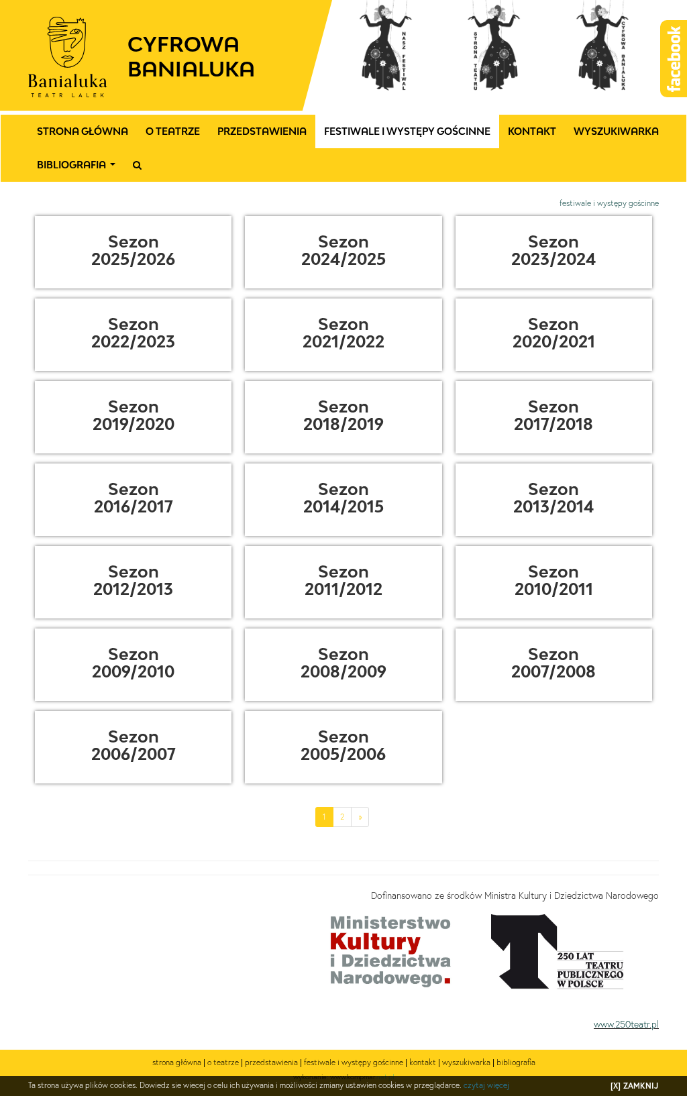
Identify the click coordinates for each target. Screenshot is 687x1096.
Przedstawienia (262, 131)
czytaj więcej (486, 1085)
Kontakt (532, 131)
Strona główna (82, 131)
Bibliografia (79, 168)
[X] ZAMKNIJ (634, 1086)
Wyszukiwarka (616, 131)
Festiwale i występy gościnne (407, 131)
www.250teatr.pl (626, 1024)
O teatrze (173, 131)
